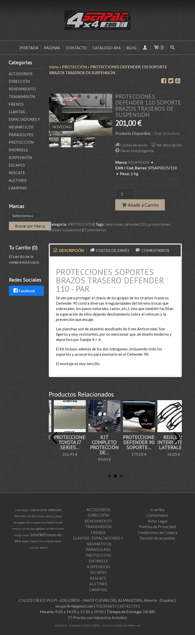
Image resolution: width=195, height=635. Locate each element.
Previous (54, 437)
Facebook (27, 291)
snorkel (37, 534)
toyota (25, 541)
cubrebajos (22, 510)
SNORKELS (18, 150)
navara (16, 528)
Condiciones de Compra (157, 532)
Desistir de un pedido (157, 538)
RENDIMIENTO (22, 89)
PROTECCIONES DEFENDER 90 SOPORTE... (140, 442)
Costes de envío (133, 145)
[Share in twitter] (170, 81)
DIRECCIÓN (19, 81)
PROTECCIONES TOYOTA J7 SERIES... (71, 442)
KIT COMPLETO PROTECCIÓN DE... (104, 445)
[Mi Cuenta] (145, 48)
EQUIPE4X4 (138, 162)
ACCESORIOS (20, 73)
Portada (29, 47)
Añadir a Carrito (143, 205)
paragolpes (38, 528)
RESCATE (17, 172)
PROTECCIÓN (21, 142)
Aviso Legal (157, 521)
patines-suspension (65, 229)
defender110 (136, 224)
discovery (38, 516)
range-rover (21, 535)
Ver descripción (169, 145)
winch (44, 547)
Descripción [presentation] (71, 250)
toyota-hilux (37, 541)
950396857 (106, 606)
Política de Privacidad (157, 526)
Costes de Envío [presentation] (112, 250)
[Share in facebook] (163, 81)
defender (55, 510)
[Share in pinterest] (177, 81)
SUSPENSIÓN (20, 157)
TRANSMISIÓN (22, 96)
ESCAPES (17, 165)
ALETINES (17, 180)
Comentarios (95, 229)
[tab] (68, 250)
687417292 (129, 606)
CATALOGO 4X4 (106, 47)
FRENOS (16, 104)
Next (177, 437)
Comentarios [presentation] (155, 250)
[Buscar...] (172, 48)
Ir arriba (157, 509)
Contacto (76, 47)
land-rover (114, 224)
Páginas (52, 47)
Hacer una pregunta (137, 150)
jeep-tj (50, 516)
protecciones (159, 224)
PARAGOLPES (21, 134)
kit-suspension (36, 522)
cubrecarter (38, 510)
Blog (131, 47)
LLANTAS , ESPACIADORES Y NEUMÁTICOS (24, 119)
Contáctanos (157, 515)
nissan (26, 528)
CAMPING (18, 188)
